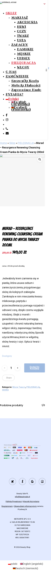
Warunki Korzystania (31, 502)
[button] (39, 159)
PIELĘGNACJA (26, 142)
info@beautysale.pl (22, 497)
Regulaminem (7, 506)
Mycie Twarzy (18, 387)
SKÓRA (5, 390)
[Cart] (47, 70)
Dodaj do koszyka (34, 368)
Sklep (12, 142)
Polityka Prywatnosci (14, 502)
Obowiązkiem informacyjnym (25, 506)
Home (3, 142)
